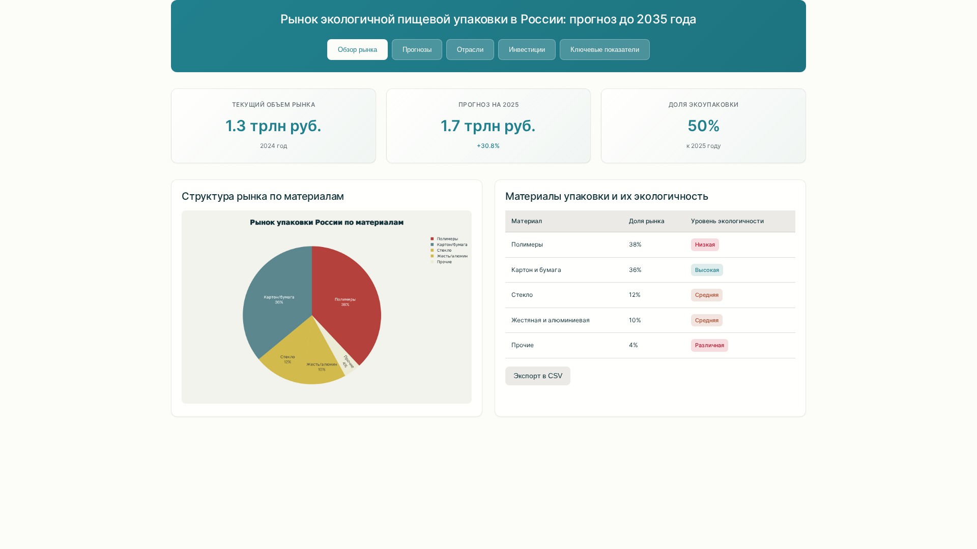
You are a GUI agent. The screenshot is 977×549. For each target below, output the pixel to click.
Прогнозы (417, 49)
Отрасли (470, 49)
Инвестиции (527, 49)
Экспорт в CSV (537, 376)
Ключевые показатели (604, 49)
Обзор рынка (357, 49)
